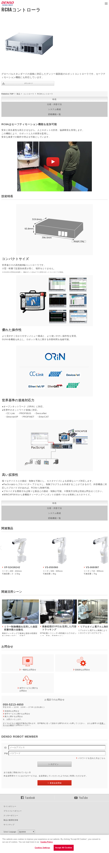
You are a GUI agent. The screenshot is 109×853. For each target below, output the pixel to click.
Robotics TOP (7, 94)
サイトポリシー (10, 806)
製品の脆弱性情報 (11, 820)
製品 (18, 94)
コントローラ (28, 94)
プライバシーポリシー (13, 811)
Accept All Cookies (63, 848)
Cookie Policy (46, 842)
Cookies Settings (42, 848)
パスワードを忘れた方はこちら (91, 758)
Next (105, 609)
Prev (3, 609)
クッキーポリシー (11, 816)
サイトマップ (9, 825)
